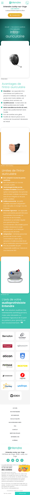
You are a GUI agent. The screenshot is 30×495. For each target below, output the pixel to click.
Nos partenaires (15, 411)
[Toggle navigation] (2, 3)
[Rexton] (22, 366)
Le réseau (15, 440)
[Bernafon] (7, 337)
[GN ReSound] (7, 347)
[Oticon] (7, 357)
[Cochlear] (22, 337)
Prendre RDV (16, 15)
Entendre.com (15, 436)
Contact (15, 429)
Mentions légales (15, 433)
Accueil (15, 408)
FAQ (15, 426)
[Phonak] (7, 366)
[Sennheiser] (7, 376)
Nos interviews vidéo (15, 422)
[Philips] (22, 357)
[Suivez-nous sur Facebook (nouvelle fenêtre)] (8, 460)
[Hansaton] (22, 347)
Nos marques (15, 415)
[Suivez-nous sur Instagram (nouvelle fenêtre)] (21, 460)
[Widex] (15, 396)
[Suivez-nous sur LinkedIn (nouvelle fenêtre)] (12, 460)
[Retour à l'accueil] (15, 3)
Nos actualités (15, 419)
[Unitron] (22, 386)
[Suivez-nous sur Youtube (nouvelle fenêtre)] (17, 460)
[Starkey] (7, 386)
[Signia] (22, 376)
